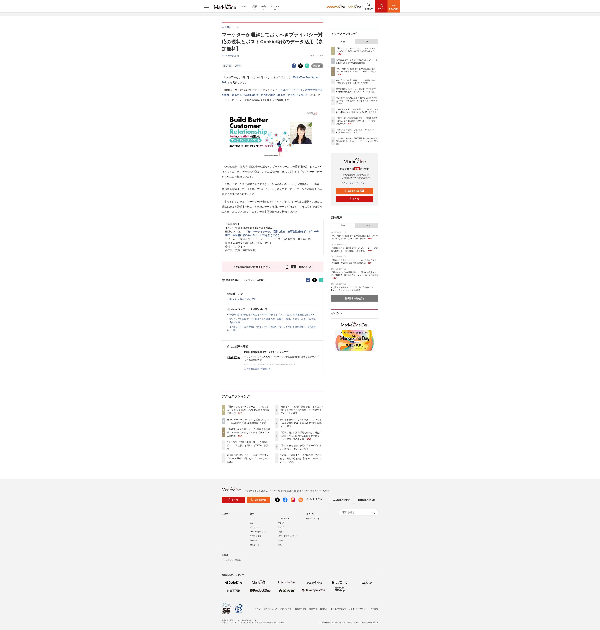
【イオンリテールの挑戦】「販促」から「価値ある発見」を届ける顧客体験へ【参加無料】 (274, 326)
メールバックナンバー (357, 183)
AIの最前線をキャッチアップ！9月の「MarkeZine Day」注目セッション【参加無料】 (352, 288)
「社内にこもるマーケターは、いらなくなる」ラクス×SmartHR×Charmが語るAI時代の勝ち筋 (248, 410)
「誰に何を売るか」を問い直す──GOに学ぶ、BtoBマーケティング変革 (301, 447)
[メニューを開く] (206, 6)
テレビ (281, 540)
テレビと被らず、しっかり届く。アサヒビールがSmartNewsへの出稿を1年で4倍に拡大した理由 (301, 423)
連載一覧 (254, 540)
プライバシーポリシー (358, 608)
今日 (343, 41)
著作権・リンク (270, 608)
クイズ (281, 527)
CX (251, 522)
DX (251, 518)
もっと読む (232, 330)
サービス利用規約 (338, 608)
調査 (280, 531)
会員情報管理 (300, 608)
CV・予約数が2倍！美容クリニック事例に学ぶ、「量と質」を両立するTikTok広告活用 (247, 445)
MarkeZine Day (312, 518)
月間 (366, 41)
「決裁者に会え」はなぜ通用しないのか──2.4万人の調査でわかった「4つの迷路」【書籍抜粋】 (354, 249)
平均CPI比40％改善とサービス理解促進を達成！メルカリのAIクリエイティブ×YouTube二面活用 (248, 432)
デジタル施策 (255, 536)
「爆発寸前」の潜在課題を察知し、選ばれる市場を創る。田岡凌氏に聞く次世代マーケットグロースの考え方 (301, 435)
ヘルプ (258, 608)
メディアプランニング (287, 536)
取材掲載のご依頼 (366, 499)
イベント (275, 6)
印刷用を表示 (232, 280)
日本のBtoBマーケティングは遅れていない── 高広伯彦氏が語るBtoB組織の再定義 (248, 421)
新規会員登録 (355, 191)
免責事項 (313, 608)
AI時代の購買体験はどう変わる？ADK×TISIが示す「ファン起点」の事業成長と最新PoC (272, 314)
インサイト (254, 527)
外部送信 (374, 608)
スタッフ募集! (286, 608)
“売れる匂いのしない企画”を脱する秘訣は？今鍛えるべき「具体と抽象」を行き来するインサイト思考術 (301, 410)
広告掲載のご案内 (341, 499)
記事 (254, 6)
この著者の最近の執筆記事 (257, 368)
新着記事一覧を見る (355, 298)
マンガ (281, 522)
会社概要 (324, 608)
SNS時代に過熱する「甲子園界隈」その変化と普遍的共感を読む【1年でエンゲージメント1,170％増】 (301, 458)
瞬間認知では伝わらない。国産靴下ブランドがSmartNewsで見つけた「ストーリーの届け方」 (248, 458)
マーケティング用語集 (231, 560)
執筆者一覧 (254, 544)
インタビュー (283, 518)
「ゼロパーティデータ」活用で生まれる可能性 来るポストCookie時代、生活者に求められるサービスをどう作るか (272, 233)
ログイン (356, 198)
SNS (280, 544)
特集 (264, 6)
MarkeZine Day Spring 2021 (243, 299)
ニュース (243, 6)
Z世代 (237, 65)
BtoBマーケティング (258, 531)
